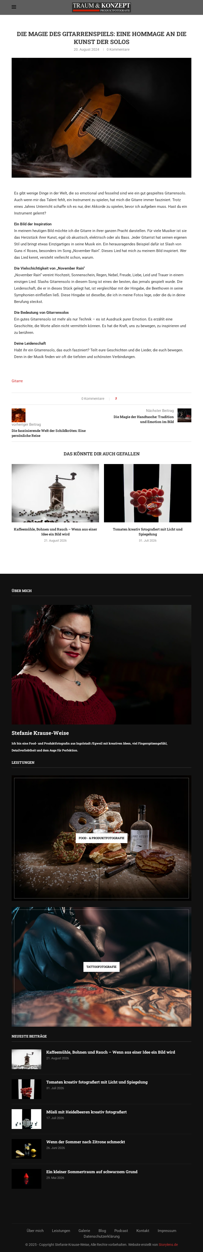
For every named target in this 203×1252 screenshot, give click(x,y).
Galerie (84, 1231)
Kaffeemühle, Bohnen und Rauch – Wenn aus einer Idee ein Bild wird (55, 532)
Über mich (35, 1231)
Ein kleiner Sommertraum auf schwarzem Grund (91, 1171)
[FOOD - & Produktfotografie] (101, 838)
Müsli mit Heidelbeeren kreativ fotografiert (86, 1111)
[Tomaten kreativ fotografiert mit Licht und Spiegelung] (147, 493)
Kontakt (142, 1231)
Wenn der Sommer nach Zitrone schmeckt (85, 1141)
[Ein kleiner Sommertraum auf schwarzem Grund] (26, 1179)
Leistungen (61, 1231)
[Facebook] (84, 1213)
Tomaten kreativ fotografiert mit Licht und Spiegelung (147, 532)
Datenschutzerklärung (102, 1236)
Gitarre (17, 381)
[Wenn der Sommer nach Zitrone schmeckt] (26, 1149)
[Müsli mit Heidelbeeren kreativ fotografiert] (26, 1119)
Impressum (167, 1231)
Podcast (121, 1231)
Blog (102, 1231)
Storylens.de (168, 1245)
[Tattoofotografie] (101, 967)
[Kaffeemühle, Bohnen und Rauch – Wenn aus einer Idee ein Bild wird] (55, 493)
